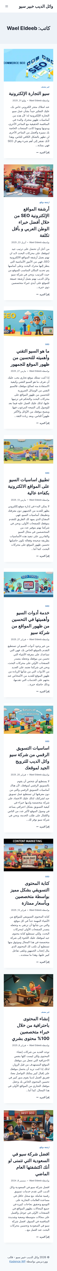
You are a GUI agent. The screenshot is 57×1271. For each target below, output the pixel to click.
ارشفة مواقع (44, 202)
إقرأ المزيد (42, 152)
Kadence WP (17, 1261)
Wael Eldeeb (35, 100)
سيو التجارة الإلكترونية (29, 93)
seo (47, 344)
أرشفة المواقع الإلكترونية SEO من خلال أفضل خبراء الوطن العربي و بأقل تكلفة (30, 222)
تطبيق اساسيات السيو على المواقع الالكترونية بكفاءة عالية (28, 486)
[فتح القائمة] (7, 6)
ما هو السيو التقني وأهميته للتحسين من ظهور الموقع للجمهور (30, 357)
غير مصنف (45, 87)
